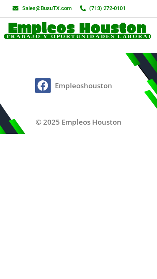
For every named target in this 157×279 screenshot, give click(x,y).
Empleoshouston (83, 85)
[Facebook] (42, 85)
